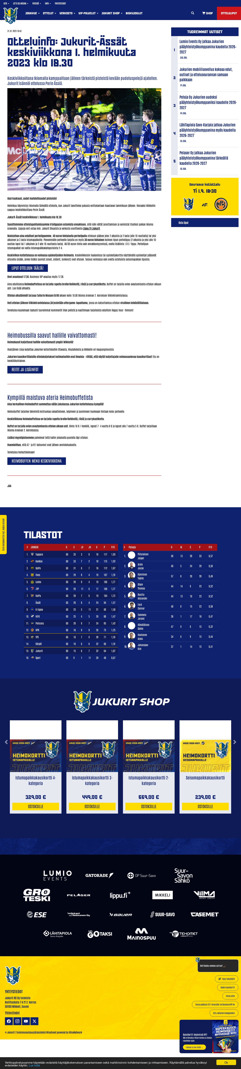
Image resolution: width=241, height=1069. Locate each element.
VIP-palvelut (87, 13)
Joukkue (31, 13)
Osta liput (183, 222)
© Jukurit (10, 1032)
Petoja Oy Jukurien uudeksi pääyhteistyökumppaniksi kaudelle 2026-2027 (208, 102)
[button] (6, 754)
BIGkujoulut (134, 13)
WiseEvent (51, 1032)
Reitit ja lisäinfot (25, 369)
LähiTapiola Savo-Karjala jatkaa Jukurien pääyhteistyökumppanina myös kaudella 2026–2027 (208, 129)
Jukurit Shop (111, 13)
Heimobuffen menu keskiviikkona (37, 460)
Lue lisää (34, 1065)
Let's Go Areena (20, 3)
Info (47, 3)
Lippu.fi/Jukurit (91, 228)
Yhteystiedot (60, 3)
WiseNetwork (75, 1032)
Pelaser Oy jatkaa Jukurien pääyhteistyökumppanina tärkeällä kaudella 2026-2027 (204, 157)
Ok (226, 1062)
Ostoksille (35, 806)
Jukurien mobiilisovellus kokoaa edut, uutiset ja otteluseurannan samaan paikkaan (206, 74)
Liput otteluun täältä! (28, 267)
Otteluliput (229, 13)
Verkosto (66, 13)
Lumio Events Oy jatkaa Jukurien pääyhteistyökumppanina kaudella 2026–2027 (208, 46)
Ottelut (48, 13)
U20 (6, 3)
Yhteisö (35, 3)
